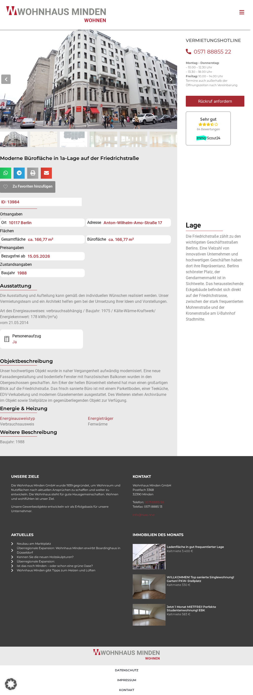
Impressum (126, 680)
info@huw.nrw (144, 515)
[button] (6, 79)
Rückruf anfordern (215, 101)
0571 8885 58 (154, 502)
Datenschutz (126, 670)
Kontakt (126, 690)
